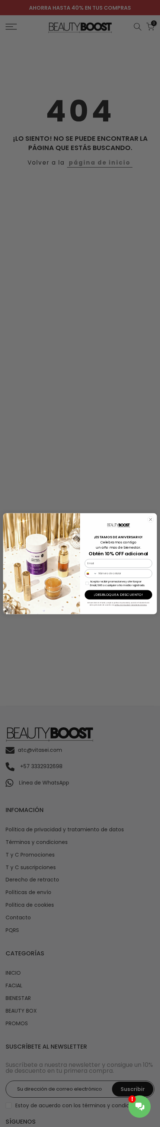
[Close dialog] (150, 519)
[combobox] (91, 573)
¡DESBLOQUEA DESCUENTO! (118, 594)
